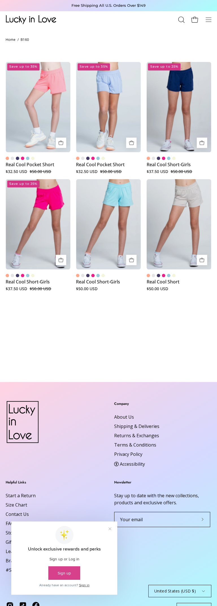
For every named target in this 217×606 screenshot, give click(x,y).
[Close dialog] (205, 238)
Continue (57, 345)
